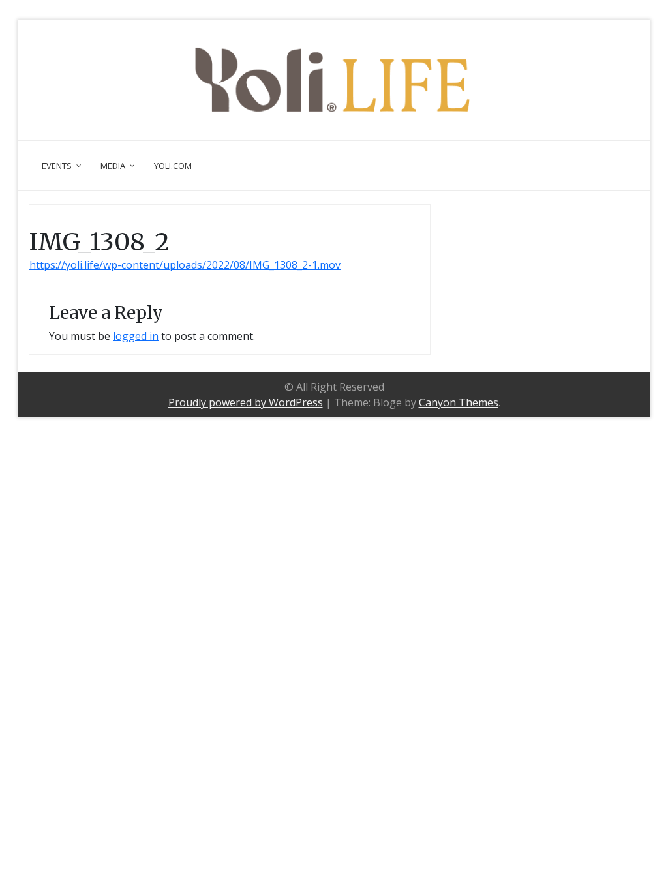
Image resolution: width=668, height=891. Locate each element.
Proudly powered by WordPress (245, 402)
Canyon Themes (458, 402)
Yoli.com (173, 166)
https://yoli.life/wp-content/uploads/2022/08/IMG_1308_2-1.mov (185, 265)
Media (112, 166)
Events (57, 166)
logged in (136, 336)
